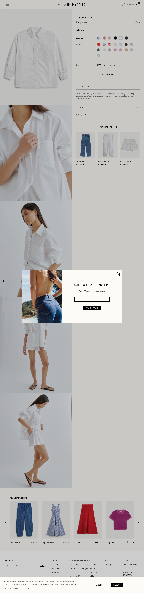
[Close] (141, 579)
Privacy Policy (26, 588)
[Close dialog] (118, 274)
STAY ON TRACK (92, 308)
